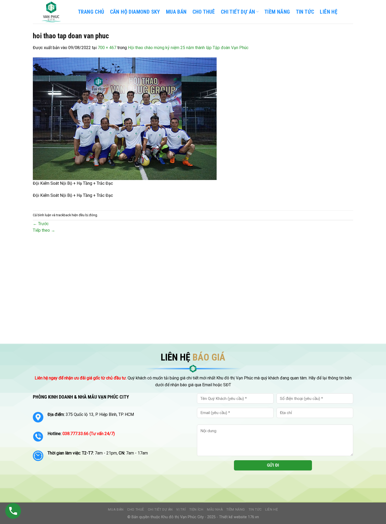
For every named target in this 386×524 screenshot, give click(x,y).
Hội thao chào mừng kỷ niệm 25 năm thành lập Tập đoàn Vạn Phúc (188, 47)
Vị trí (181, 509)
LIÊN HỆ (328, 12)
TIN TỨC (305, 12)
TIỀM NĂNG (277, 12)
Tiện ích (196, 509)
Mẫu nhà (215, 509)
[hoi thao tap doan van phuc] (125, 118)
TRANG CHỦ (91, 12)
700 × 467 (107, 47)
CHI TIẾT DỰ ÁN (238, 12)
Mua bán (176, 12)
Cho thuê (203, 12)
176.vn (253, 517)
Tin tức (255, 509)
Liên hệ (271, 509)
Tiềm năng (235, 509)
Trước (41, 223)
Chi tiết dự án (160, 509)
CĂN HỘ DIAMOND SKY (135, 12)
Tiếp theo (44, 230)
